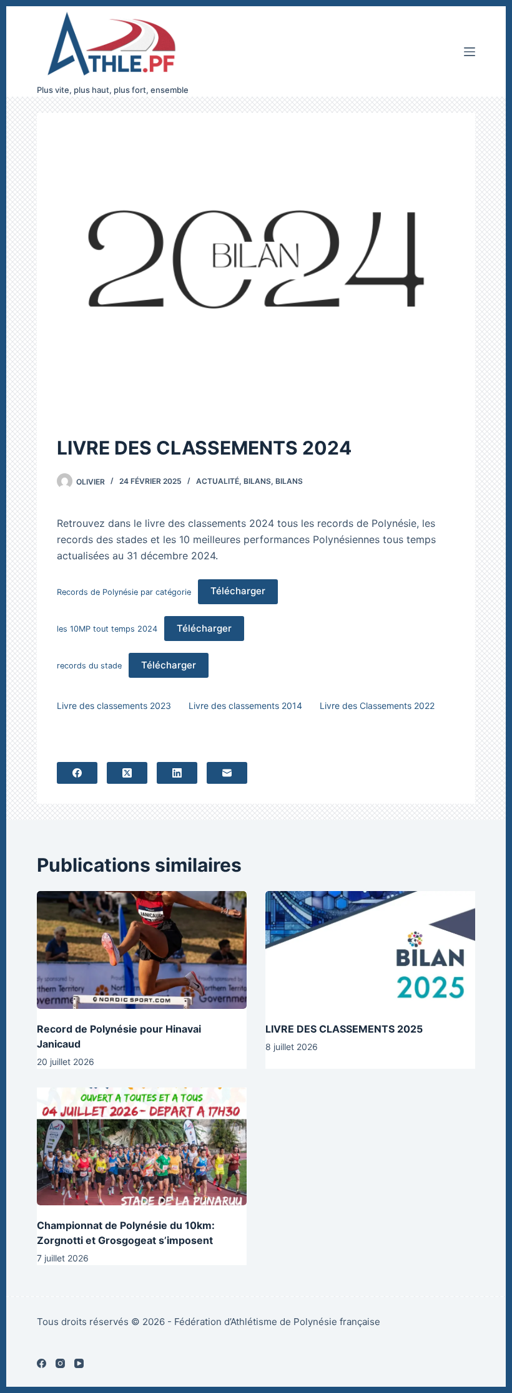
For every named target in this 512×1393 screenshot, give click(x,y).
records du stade (89, 665)
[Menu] (469, 51)
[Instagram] (60, 1363)
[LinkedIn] (177, 773)
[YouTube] (79, 1363)
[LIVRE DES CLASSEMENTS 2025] (370, 950)
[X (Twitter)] (127, 773)
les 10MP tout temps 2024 (107, 629)
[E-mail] (227, 773)
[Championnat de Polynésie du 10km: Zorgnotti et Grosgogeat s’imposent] (142, 1146)
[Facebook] (77, 773)
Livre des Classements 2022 (377, 705)
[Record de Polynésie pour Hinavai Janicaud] (142, 950)
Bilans (257, 481)
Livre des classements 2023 (114, 705)
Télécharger (237, 591)
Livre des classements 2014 (245, 705)
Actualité (217, 481)
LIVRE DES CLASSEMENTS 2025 (344, 1029)
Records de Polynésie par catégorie (124, 591)
